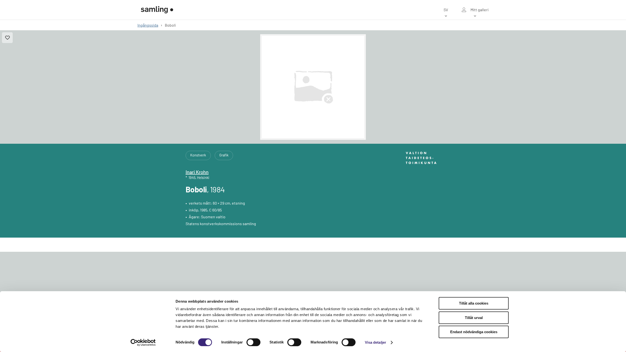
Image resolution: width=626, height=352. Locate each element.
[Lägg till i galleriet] (7, 37)
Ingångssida (147, 25)
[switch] (253, 342)
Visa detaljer (375, 342)
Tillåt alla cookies (473, 303)
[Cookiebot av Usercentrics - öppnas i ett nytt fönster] (143, 342)
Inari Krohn (197, 172)
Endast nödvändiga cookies (473, 332)
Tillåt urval (474, 318)
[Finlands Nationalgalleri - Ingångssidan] (157, 9)
